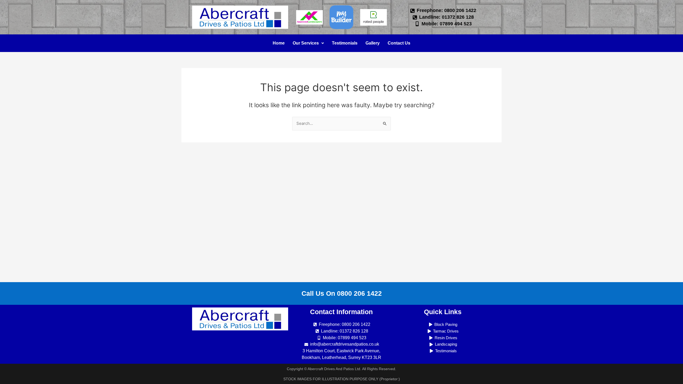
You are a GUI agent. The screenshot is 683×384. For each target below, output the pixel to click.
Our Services (306, 43)
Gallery (373, 43)
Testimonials (345, 43)
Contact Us (399, 43)
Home (279, 43)
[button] (308, 43)
